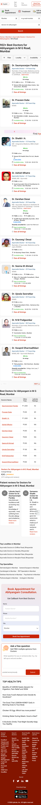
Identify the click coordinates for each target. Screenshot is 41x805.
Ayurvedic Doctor (19, 37)
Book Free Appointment (21, 636)
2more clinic (17, 159)
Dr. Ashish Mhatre (21, 173)
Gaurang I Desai (7, 437)
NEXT (36, 384)
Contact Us (35, 740)
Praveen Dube (7, 412)
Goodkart (4, 740)
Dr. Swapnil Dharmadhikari (25, 348)
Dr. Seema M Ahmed (22, 266)
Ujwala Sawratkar (8, 449)
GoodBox (4, 772)
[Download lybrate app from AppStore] (21, 798)
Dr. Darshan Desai (21, 199)
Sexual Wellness (4, 755)
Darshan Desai (7, 431)
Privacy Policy (34, 753)
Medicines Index (25, 762)
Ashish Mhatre (7, 424)
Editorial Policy (34, 757)
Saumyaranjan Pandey (10, 406)
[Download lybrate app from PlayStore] (21, 793)
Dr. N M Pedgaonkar (22, 320)
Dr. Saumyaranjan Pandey (25, 65)
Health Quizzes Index (24, 752)
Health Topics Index (24, 757)
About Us (35, 738)
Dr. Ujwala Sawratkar (22, 293)
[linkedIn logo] (22, 782)
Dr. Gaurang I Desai (21, 239)
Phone (5, 613)
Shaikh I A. (5, 418)
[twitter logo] (18, 782)
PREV (5, 384)
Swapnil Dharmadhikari (10, 462)
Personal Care (4, 767)
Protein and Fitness (4, 747)
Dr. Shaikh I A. (19, 138)
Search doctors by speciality (15, 751)
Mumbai (9, 37)
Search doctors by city (15, 740)
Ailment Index (24, 766)
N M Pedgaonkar (8, 456)
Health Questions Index (25, 746)
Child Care (4, 770)
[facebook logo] (13, 782)
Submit (32, 672)
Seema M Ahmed (8, 443)
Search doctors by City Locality (15, 745)
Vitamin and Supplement (5, 743)
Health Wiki (25, 738)
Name (5, 604)
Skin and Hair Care (4, 751)
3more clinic (17, 222)
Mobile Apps (34, 745)
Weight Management (5, 759)
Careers (34, 742)
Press (34, 760)
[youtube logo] (27, 782)
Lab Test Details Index (25, 771)
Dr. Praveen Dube (20, 100)
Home (2, 37)
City (4, 623)
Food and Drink (4, 763)
